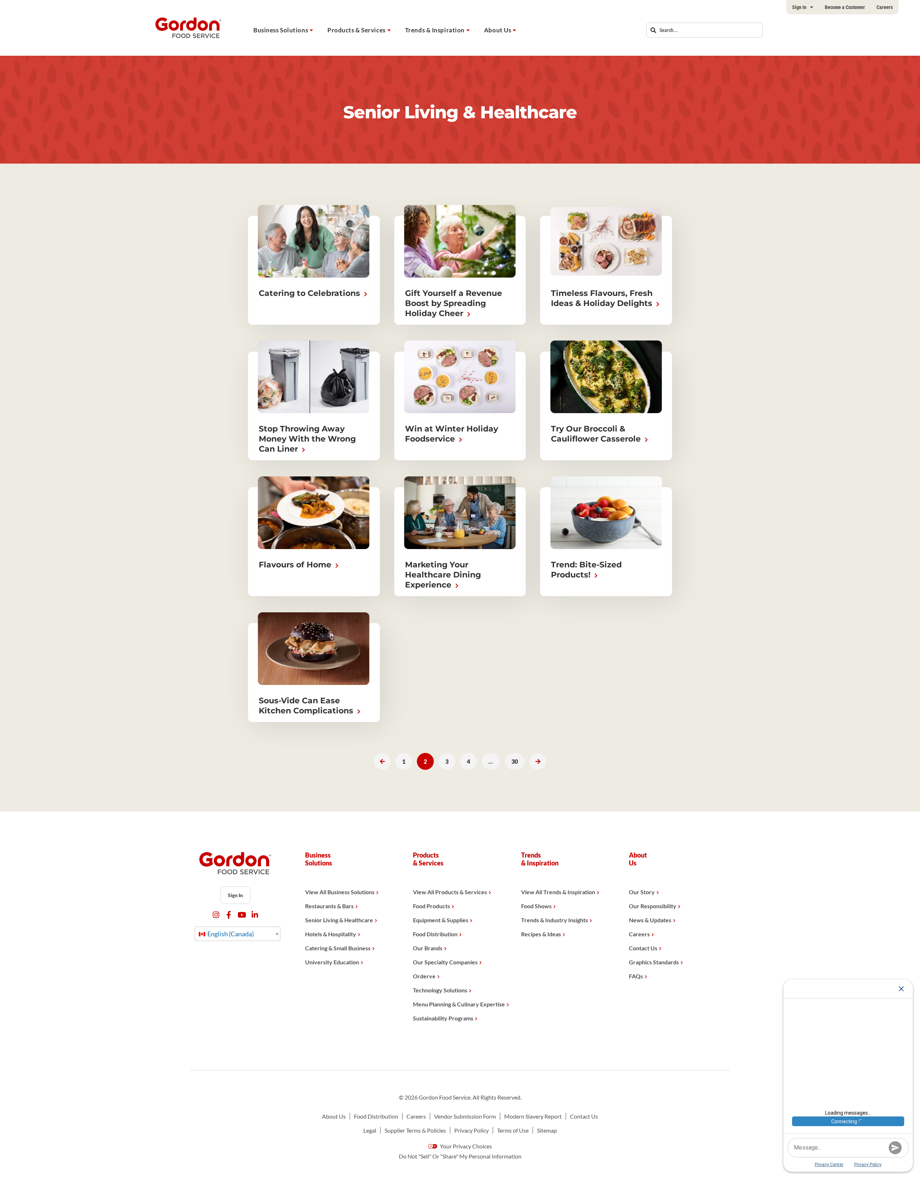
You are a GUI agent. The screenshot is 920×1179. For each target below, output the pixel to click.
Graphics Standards (654, 962)
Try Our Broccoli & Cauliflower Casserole (597, 434)
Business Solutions (280, 30)
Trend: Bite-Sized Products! (586, 570)
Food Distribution (435, 934)
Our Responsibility (652, 905)
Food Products (431, 905)
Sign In (799, 7)
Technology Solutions (440, 990)
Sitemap (547, 1130)
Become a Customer (845, 7)
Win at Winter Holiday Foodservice (451, 434)
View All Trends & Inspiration (558, 891)
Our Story (642, 891)
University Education (332, 962)
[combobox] (704, 30)
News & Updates (650, 920)
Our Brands (427, 948)
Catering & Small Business (338, 948)
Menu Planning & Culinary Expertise (459, 1004)
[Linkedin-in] (254, 915)
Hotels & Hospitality (330, 934)
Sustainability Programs (443, 1018)
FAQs (636, 976)
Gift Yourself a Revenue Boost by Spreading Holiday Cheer (453, 303)
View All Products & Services (450, 891)
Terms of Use (513, 1130)
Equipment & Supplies (440, 920)
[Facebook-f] (229, 915)
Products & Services (356, 30)
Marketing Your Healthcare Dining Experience (443, 575)
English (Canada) (230, 934)
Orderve (424, 976)
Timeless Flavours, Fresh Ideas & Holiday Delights (602, 298)
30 (517, 759)
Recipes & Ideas (541, 934)
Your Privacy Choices (465, 1146)
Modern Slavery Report (533, 1116)
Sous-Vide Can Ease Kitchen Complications (307, 706)
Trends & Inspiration (435, 30)
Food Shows (536, 905)
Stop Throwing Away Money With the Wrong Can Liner (307, 439)
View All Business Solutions (339, 891)
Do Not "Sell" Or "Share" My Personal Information (460, 1156)
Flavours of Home (296, 565)
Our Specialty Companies (445, 962)
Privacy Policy (471, 1130)
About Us (497, 30)
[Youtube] (241, 915)
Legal (369, 1130)
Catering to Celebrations (310, 293)
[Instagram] (216, 915)
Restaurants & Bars (329, 905)
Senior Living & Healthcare (339, 920)
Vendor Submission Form (465, 1116)
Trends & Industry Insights (554, 920)
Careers (885, 7)
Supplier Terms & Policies (415, 1130)
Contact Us (643, 948)
